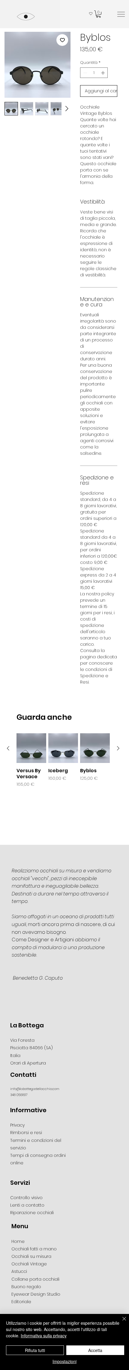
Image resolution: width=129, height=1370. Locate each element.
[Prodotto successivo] (118, 748)
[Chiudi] (120, 1322)
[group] (63, 760)
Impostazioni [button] (64, 1361)
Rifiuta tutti (35, 1350)
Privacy (17, 1125)
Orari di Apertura (28, 1063)
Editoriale (21, 1302)
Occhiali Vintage (29, 1264)
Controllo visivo (26, 1198)
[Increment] (103, 73)
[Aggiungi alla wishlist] (62, 40)
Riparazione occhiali (32, 1213)
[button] (98, 14)
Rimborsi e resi (26, 1133)
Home (18, 1241)
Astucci (19, 1271)
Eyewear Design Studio (35, 1294)
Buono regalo (26, 1287)
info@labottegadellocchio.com (34, 1088)
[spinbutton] (94, 73)
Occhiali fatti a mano (34, 1249)
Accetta (95, 1350)
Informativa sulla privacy (44, 1336)
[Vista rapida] (31, 748)
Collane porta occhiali (35, 1279)
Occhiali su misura (31, 1256)
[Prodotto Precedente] (8, 748)
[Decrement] (84, 73)
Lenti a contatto (27, 1205)
